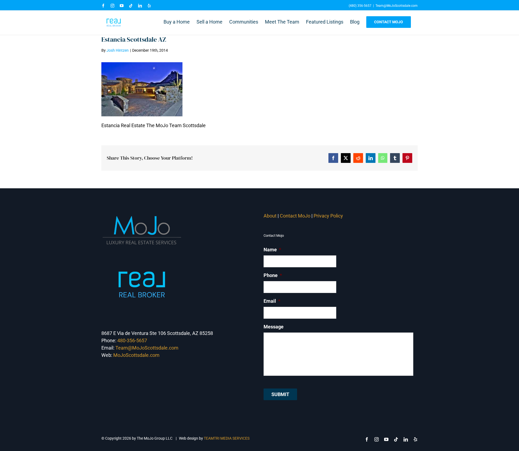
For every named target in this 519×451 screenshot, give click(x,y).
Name (272, 249)
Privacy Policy (329, 216)
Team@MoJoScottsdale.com (396, 6)
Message (274, 327)
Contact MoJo (295, 216)
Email (272, 301)
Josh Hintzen (118, 50)
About (270, 216)
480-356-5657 (132, 340)
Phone (273, 275)
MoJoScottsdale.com (136, 355)
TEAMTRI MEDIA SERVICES (226, 438)
